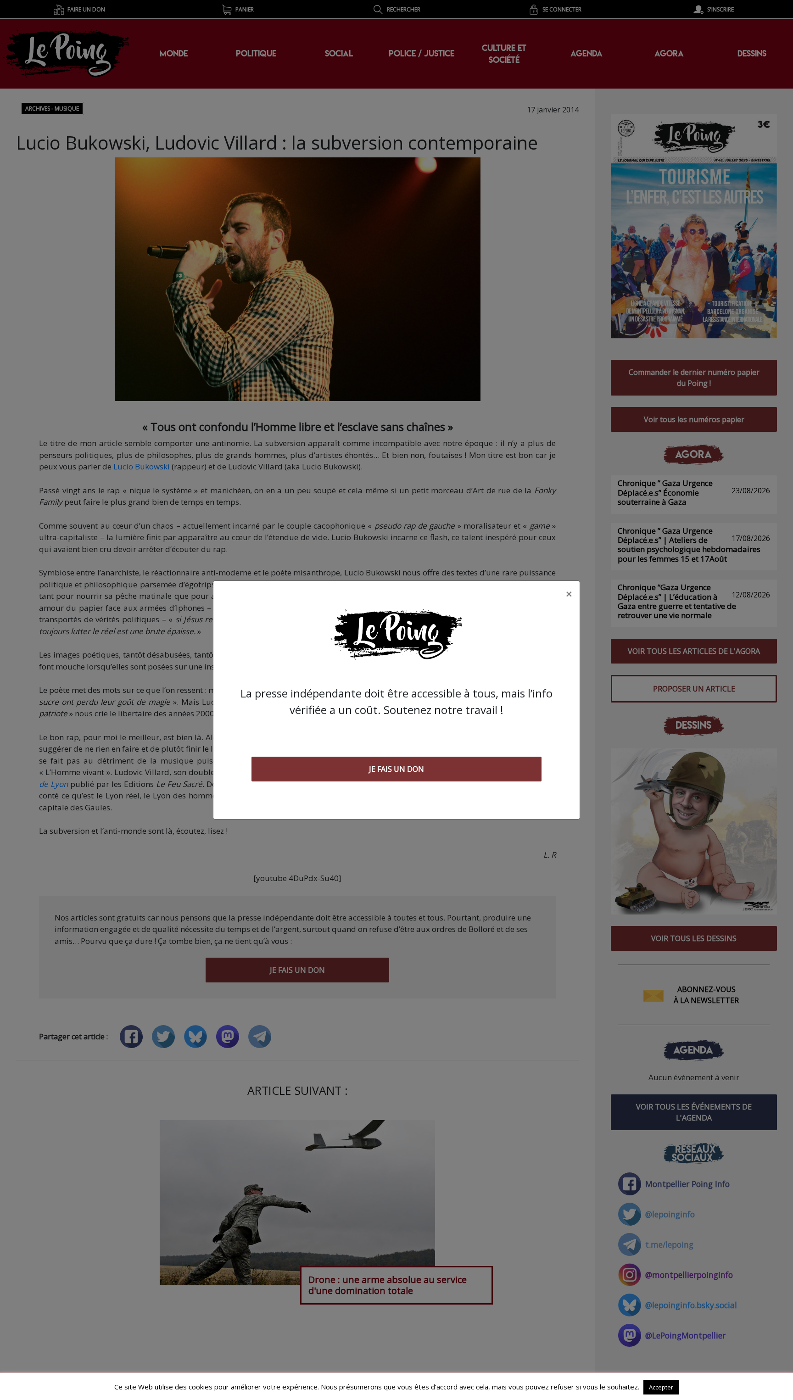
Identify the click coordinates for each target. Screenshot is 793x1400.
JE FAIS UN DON (396, 769)
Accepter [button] (661, 1387)
